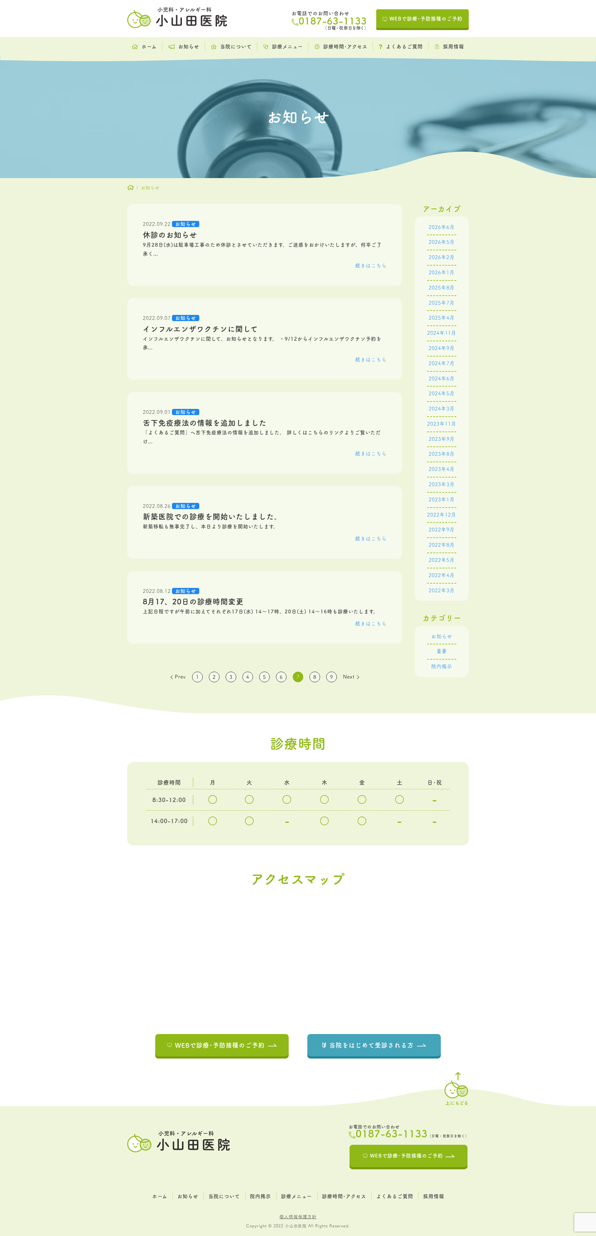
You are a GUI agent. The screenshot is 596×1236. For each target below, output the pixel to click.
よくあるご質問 (404, 46)
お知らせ (188, 46)
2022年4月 (442, 575)
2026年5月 (442, 242)
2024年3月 (442, 408)
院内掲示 (441, 666)
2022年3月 (442, 590)
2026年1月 (442, 272)
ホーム (149, 46)
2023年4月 (442, 469)
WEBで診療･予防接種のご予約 (426, 18)
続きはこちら (371, 265)
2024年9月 (442, 348)
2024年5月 (442, 393)
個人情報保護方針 (298, 1217)
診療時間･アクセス (345, 46)
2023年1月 (442, 499)
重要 (441, 651)
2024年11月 (441, 332)
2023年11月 (441, 423)
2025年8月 (442, 287)
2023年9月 (442, 439)
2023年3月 (442, 484)
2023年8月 (442, 453)
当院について (236, 46)
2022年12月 (441, 514)
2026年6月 (442, 227)
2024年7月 (442, 363)
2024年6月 (442, 378)
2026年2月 (442, 257)
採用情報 (453, 46)
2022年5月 (442, 560)
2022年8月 (442, 544)
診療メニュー (287, 46)
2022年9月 (442, 529)
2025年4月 (442, 317)
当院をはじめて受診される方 (371, 1045)
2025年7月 (442, 302)
